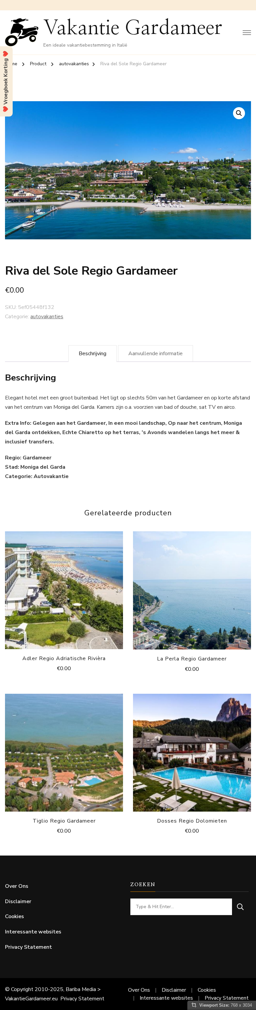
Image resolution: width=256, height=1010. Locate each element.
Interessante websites (33, 931)
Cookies (14, 916)
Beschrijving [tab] (92, 353)
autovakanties (46, 316)
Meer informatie (64, 588)
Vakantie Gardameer (132, 28)
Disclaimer (18, 901)
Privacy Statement (28, 947)
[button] (239, 113)
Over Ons (16, 886)
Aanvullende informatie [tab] (155, 353)
